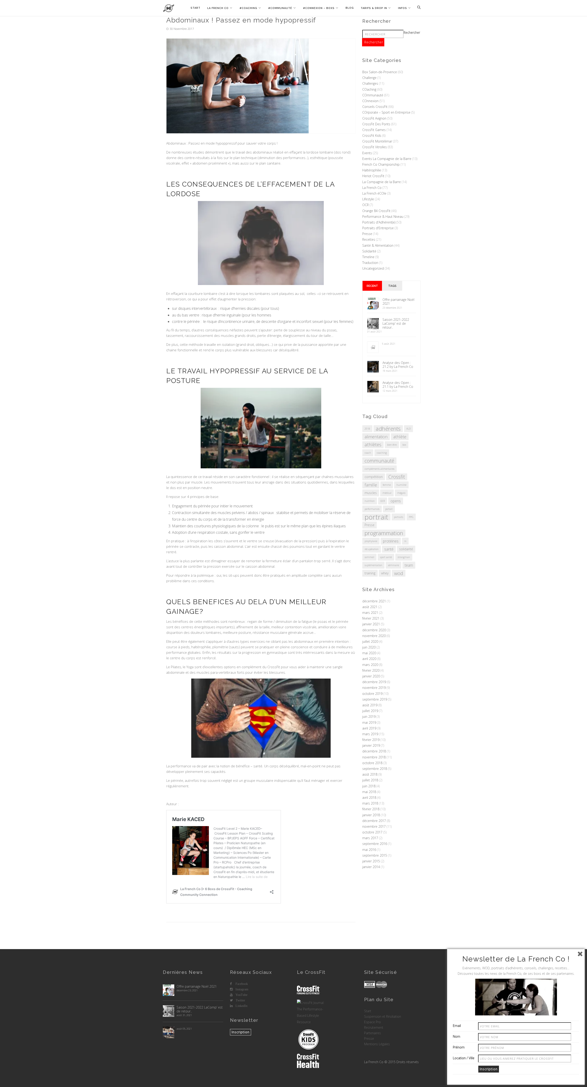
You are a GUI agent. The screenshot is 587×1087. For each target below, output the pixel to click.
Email (457, 1025)
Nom (456, 1036)
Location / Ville (463, 1058)
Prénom (459, 1047)
